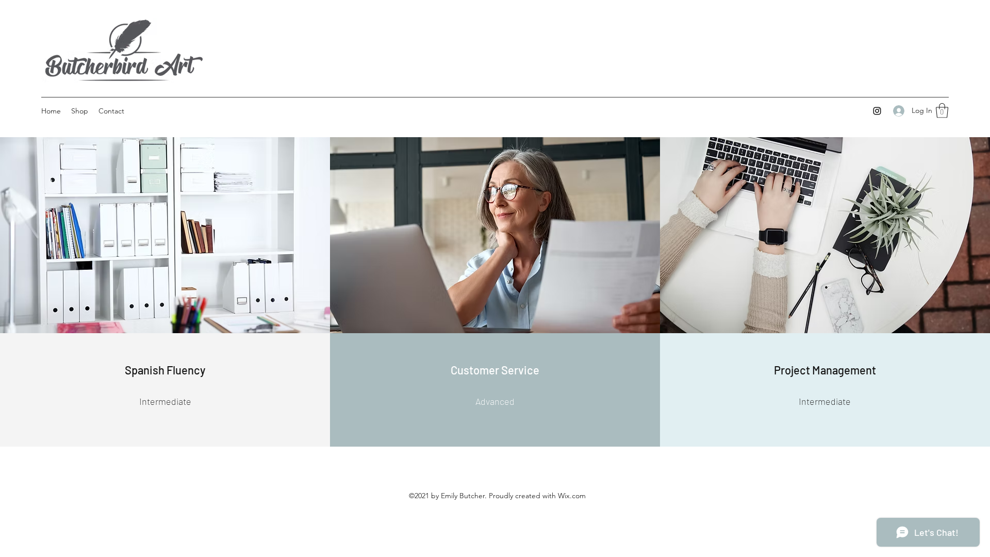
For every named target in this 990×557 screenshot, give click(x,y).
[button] (942, 110)
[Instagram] (877, 111)
